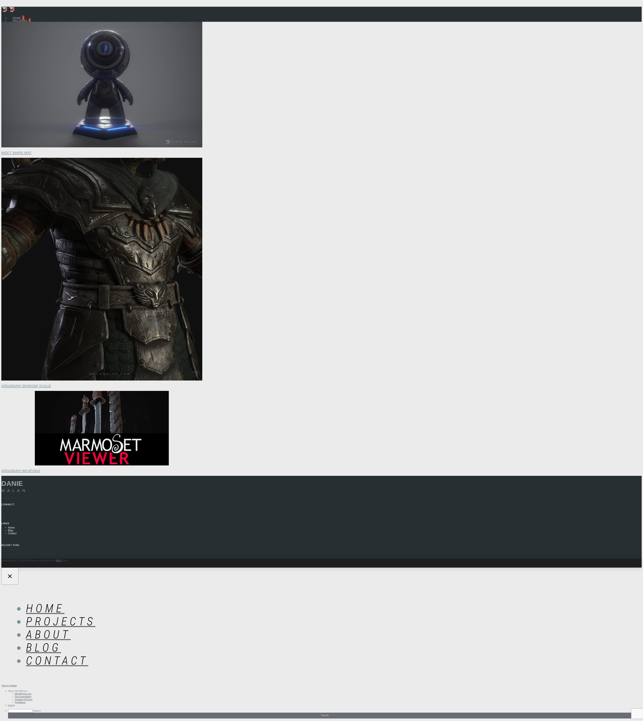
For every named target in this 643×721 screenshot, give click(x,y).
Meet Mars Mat (16, 153)
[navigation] (321, 704)
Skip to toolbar (9, 685)
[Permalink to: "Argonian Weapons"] (102, 428)
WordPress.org (23, 693)
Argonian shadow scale (26, 386)
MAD (59, 560)
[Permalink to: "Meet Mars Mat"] (101, 85)
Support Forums (23, 699)
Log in (11, 705)
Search (37, 710)
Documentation (23, 696)
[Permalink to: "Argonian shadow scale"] (101, 269)
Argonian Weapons (20, 471)
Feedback (20, 702)
